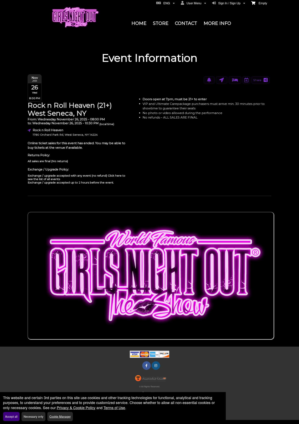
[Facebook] (146, 365)
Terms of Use (114, 407)
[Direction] (221, 80)
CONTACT (186, 23)
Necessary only (33, 416)
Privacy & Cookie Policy (76, 407)
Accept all (11, 416)
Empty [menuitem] (261, 3)
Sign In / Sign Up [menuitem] (228, 3)
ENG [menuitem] (166, 3)
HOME (138, 23)
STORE (160, 23)
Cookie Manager (60, 416)
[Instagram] (155, 365)
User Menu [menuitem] (193, 3)
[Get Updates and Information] (209, 80)
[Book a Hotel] (235, 80)
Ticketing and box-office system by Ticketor (150, 379)
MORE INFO (217, 23)
